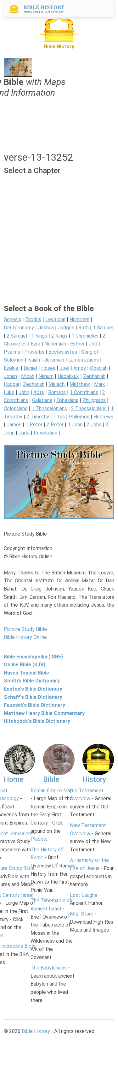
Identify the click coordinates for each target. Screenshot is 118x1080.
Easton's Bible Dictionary (33, 689)
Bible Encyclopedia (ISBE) (33, 657)
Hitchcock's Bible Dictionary (37, 721)
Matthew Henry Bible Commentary (44, 713)
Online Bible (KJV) (24, 665)
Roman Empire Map (52, 791)
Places (38, 839)
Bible (51, 779)
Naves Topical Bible (26, 673)
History (94, 779)
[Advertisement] (59, 244)
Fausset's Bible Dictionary (34, 705)
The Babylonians (49, 968)
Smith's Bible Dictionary (32, 681)
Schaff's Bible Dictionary (33, 697)
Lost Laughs (83, 895)
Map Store (81, 914)
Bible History (36, 1031)
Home (13, 779)
